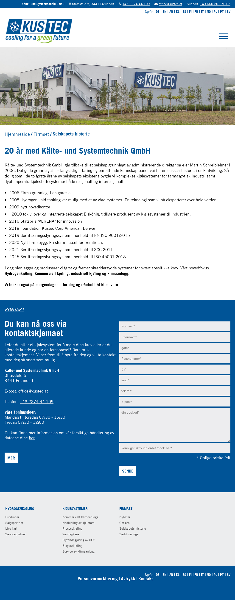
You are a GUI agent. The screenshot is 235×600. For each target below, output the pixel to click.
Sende (127, 470)
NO (209, 11)
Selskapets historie (132, 528)
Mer (11, 457)
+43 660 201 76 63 (215, 4)
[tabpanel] (117, 86)
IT (202, 11)
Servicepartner (15, 534)
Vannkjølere (70, 534)
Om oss (124, 523)
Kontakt (145, 578)
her (32, 437)
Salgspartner (14, 523)
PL (215, 11)
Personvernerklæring (98, 578)
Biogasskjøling (72, 545)
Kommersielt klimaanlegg (80, 517)
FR (196, 11)
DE (157, 11)
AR (171, 11)
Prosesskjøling (72, 528)
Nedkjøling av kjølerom (78, 523)
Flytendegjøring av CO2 (78, 540)
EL (177, 11)
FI (190, 11)
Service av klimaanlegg (78, 551)
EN (164, 11)
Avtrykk (128, 578)
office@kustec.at (170, 4)
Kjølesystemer (75, 508)
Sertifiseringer (129, 534)
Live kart (11, 528)
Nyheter (124, 517)
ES (184, 11)
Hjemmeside (17, 134)
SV (228, 11)
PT (222, 11)
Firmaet (41, 134)
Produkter (12, 517)
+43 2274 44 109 (136, 4)
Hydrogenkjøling (19, 508)
